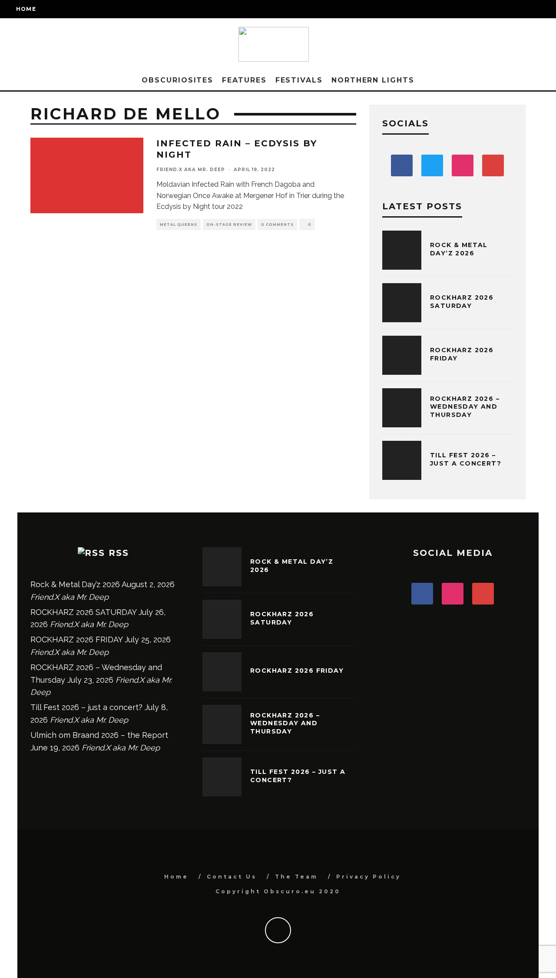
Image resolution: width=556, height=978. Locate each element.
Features (244, 80)
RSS (119, 553)
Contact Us (232, 876)
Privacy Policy (368, 876)
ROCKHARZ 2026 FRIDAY (76, 639)
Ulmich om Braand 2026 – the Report (99, 735)
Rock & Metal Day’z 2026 (459, 249)
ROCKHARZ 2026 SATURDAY (461, 301)
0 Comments (277, 224)
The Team (296, 876)
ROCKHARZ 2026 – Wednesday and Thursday (465, 406)
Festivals (299, 80)
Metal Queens (178, 224)
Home (26, 9)
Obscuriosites (177, 80)
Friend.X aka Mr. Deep (190, 169)
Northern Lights (372, 80)
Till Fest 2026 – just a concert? (465, 459)
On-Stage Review (229, 224)
